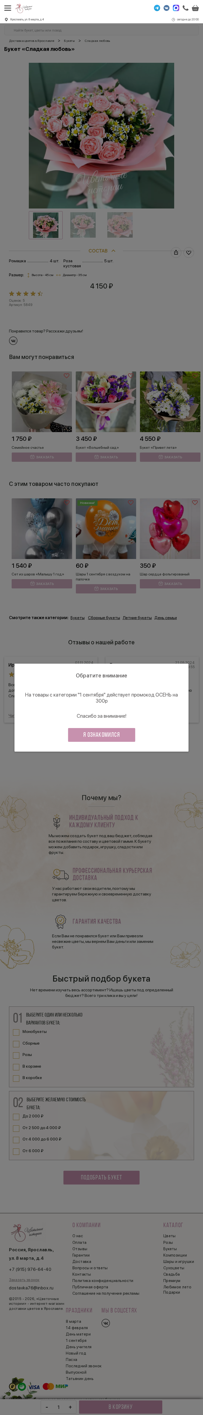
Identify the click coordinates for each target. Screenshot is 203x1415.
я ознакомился (101, 735)
